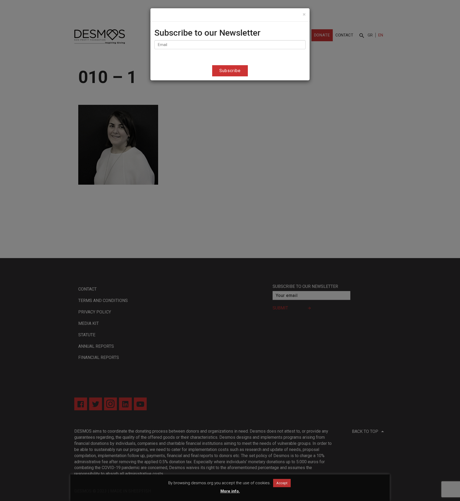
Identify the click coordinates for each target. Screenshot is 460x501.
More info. (230, 491)
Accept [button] (282, 483)
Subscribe (230, 70)
